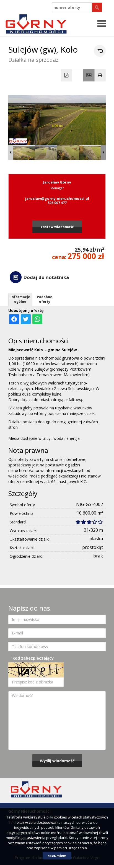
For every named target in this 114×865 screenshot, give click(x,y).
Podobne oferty (44, 299)
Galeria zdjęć (89, 75)
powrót (100, 51)
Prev (10, 152)
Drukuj (100, 75)
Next (103, 152)
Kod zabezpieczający (33, 658)
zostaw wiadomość (57, 226)
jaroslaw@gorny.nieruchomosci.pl (57, 198)
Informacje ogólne (20, 299)
